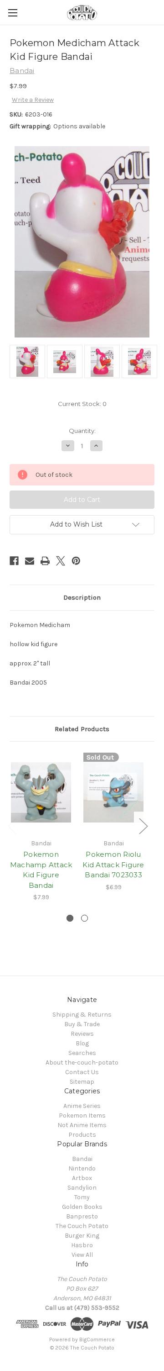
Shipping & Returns (82, 1014)
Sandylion (82, 1188)
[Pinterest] (76, 560)
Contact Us (82, 1072)
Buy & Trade (82, 1024)
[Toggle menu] (12, 12)
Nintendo (82, 1168)
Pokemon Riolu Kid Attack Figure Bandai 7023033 (113, 864)
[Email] (29, 560)
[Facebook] (14, 560)
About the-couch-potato (82, 1062)
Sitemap (82, 1082)
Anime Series (82, 1106)
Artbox (82, 1178)
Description (82, 597)
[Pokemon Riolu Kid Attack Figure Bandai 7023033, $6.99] (113, 792)
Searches (82, 1053)
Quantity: (82, 430)
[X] (60, 560)
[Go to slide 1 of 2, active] (70, 918)
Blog (82, 1043)
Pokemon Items (82, 1115)
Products (82, 1135)
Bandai (82, 1159)
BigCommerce (97, 1339)
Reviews (82, 1034)
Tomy (82, 1197)
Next (143, 826)
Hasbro (82, 1245)
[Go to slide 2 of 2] (84, 918)
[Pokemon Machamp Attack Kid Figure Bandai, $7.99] (41, 792)
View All (82, 1255)
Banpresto (82, 1216)
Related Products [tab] (82, 729)
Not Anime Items (82, 1125)
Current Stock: (82, 403)
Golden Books (82, 1207)
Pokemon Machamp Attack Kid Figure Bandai (41, 870)
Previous (12, 826)
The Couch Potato (82, 1226)
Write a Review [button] (33, 100)
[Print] (45, 560)
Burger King (82, 1235)
